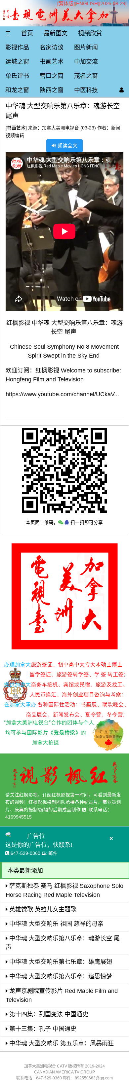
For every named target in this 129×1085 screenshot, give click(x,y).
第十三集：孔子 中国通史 (42, 1029)
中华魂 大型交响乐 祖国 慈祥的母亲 (56, 924)
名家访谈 (52, 47)
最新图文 (55, 33)
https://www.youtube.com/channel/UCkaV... (62, 394)
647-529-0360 (25, 853)
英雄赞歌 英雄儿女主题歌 (42, 909)
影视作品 (17, 47)
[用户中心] (121, 90)
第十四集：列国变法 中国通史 (48, 1014)
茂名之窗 (86, 76)
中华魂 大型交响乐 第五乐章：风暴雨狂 (61, 1043)
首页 (27, 33)
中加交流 (86, 61)
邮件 (53, 853)
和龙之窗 (17, 90)
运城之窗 (17, 61)
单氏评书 (17, 76)
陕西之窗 (52, 90)
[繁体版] (66, 3)
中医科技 (86, 90)
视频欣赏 (90, 33)
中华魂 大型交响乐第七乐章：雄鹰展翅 (60, 962)
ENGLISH (87, 3)
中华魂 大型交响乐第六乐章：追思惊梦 (60, 976)
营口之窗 (52, 76)
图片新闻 (86, 47)
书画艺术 (52, 61)
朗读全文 (66, 145)
